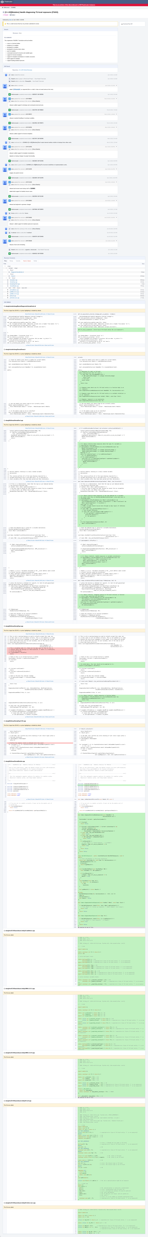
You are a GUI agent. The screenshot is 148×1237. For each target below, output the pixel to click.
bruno (12, 213)
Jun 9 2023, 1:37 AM (112, 209)
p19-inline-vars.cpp (14, 297)
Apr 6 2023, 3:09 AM (112, 196)
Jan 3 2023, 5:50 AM (112, 94)
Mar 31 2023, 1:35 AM (112, 142)
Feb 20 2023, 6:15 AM (109, 98)
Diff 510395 (29, 169)
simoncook (33, 249)
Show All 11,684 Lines (39, 416)
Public (13, 15)
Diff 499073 (29, 114)
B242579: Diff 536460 (38, 236)
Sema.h (13, 276)
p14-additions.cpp (14, 290)
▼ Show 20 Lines (50, 314)
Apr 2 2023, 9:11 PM (110, 169)
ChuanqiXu (28, 81)
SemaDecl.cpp (13, 280)
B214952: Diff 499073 (38, 123)
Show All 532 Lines (39, 345)
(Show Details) (36, 101)
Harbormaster (14, 94)
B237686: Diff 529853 (38, 209)
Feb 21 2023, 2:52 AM (112, 123)
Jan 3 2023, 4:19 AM (112, 75)
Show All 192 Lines (39, 681)
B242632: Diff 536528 (38, 253)
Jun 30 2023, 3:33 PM (109, 217)
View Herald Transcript (40, 78)
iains (10, 19)
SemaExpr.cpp (13, 282)
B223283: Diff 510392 (38, 161)
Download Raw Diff (127, 24)
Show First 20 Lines (29, 314)
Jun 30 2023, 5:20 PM (112, 236)
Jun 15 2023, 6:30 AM (112, 213)
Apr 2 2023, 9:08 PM (110, 146)
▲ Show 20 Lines (30, 345)
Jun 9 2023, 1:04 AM (110, 200)
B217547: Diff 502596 (38, 138)
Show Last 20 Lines (49, 345)
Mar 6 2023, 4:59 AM (110, 127)
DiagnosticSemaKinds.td (17, 272)
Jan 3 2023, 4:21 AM (110, 85)
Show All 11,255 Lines (40, 314)
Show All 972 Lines (39, 799)
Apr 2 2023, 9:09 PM (112, 164)
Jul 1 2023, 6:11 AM (110, 240)
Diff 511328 (29, 182)
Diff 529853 (29, 200)
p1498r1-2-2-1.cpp (14, 291)
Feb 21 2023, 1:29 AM (109, 114)
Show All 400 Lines (39, 540)
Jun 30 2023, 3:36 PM (112, 228)
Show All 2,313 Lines (40, 357)
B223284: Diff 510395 (38, 177)
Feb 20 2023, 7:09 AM (112, 110)
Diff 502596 (29, 127)
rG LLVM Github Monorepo (25, 70)
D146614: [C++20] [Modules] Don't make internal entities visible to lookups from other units (47, 142)
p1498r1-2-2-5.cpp (14, 293)
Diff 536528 (29, 240)
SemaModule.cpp (14, 286)
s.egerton (27, 249)
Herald (13, 78)
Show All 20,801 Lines (39, 716)
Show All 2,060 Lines (40, 580)
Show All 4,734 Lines (39, 622)
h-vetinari (13, 232)
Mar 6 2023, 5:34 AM (112, 138)
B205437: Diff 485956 (38, 94)
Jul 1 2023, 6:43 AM (112, 253)
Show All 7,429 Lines (40, 728)
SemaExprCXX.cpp (15, 284)
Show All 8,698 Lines (40, 428)
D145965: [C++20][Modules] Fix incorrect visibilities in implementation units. (46, 164)
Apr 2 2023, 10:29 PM (112, 177)
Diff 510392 (29, 146)
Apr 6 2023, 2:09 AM (110, 182)
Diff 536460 (29, 217)
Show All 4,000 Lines (40, 481)
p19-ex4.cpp (13, 295)
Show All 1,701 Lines (39, 757)
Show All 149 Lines (40, 634)
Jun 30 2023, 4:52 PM (112, 232)
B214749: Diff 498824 (38, 110)
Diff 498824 (29, 98)
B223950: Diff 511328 (38, 196)
